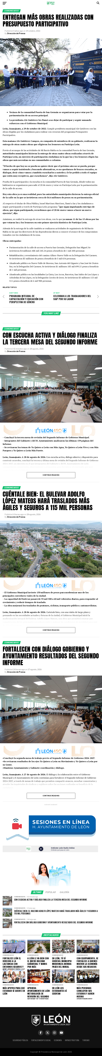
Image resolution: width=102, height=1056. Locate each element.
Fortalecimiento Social (41, 1040)
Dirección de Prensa (16, 33)
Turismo (85, 1040)
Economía (58, 1040)
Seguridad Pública (20, 1040)
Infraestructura (72, 1040)
